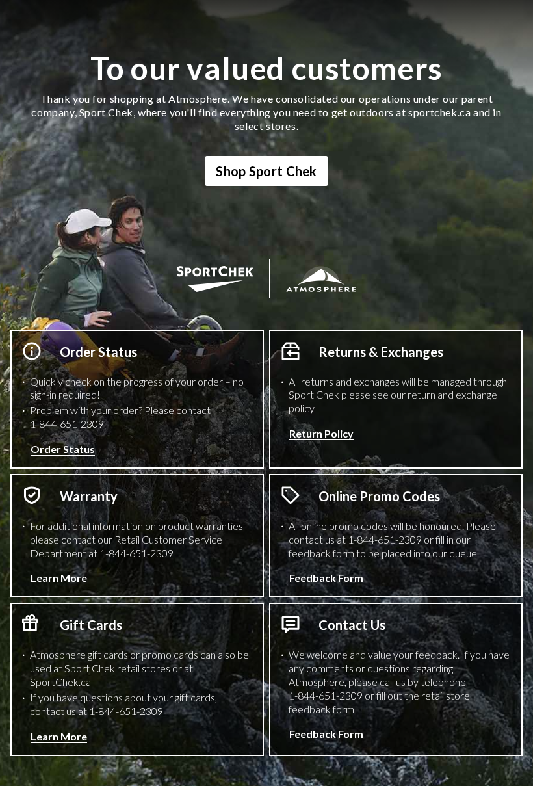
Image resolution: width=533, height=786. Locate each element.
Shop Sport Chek (266, 171)
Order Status (63, 449)
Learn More (59, 577)
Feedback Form (326, 577)
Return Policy (321, 433)
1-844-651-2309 (67, 423)
